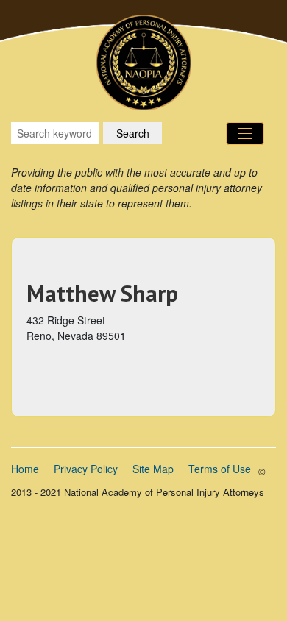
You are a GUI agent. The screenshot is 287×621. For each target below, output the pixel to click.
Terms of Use (219, 468)
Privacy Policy (86, 468)
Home (25, 468)
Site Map (153, 468)
